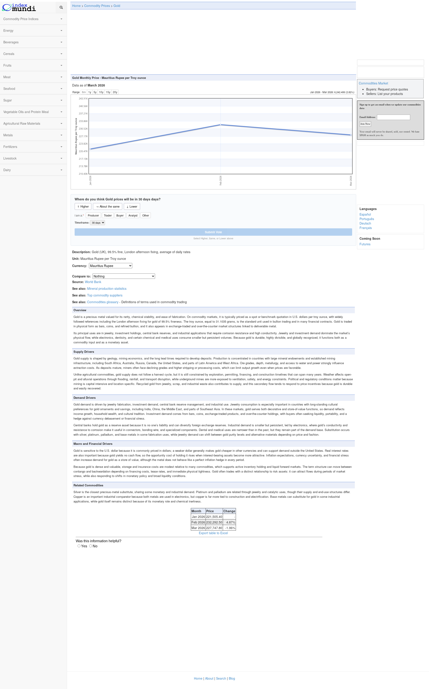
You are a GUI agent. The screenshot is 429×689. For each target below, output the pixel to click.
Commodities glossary (102, 302)
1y (89, 92)
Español (365, 214)
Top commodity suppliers (104, 295)
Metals (8, 135)
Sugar (7, 100)
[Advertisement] (213, 42)
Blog (232, 678)
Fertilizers (10, 146)
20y (115, 92)
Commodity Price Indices (20, 19)
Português (367, 218)
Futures (365, 244)
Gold (117, 5)
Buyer (120, 215)
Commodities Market (373, 83)
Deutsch (365, 223)
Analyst (132, 215)
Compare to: (81, 276)
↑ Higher (83, 206)
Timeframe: (82, 223)
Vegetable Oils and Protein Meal (26, 111)
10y (101, 92)
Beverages (11, 42)
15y (108, 92)
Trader (108, 215)
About (209, 678)
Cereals (8, 53)
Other (145, 215)
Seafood (9, 88)
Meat (7, 77)
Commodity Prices (97, 5)
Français (366, 227)
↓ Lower (131, 206)
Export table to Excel (213, 533)
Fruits (7, 65)
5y (95, 92)
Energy (8, 30)
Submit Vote (213, 232)
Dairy (7, 170)
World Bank (93, 281)
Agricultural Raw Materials (21, 123)
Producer (93, 215)
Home (76, 5)
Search (221, 678)
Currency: (80, 265)
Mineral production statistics (106, 288)
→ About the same (108, 206)
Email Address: (368, 117)
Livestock (10, 158)
